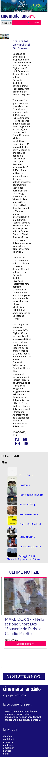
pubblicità (8, 744)
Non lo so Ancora (28, 514)
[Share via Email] (18, 444)
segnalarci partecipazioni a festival (23, 716)
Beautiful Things (28, 504)
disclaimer (8, 747)
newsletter (9, 741)
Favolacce (24, 484)
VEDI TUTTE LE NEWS (24, 676)
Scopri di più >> (25, 643)
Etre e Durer (26, 475)
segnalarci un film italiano (18, 713)
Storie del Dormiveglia (31, 494)
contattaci (8, 739)
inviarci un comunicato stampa (21, 710)
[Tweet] (25, 440)
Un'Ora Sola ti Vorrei (30, 546)
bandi (6, 753)
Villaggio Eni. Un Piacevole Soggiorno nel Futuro (23, 558)
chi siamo (8, 736)
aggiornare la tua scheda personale (23, 719)
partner (7, 750)
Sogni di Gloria (27, 536)
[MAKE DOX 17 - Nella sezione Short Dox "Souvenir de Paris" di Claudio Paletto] (25, 596)
